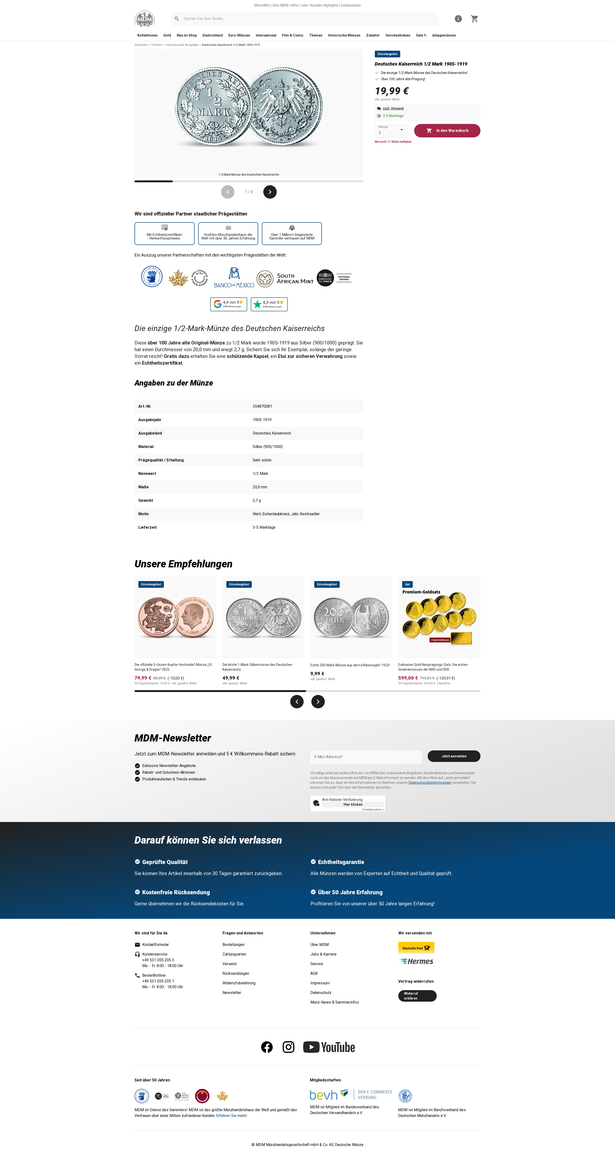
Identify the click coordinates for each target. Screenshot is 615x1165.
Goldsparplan (351, 5)
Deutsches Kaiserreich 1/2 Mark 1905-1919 (231, 45)
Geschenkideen (398, 35)
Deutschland (213, 35)
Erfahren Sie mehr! (231, 1115)
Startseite (141, 45)
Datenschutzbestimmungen (430, 783)
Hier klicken (353, 804)
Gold (167, 35)
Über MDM (280, 5)
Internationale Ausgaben (182, 45)
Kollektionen (147, 35)
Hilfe (294, 5)
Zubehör (373, 35)
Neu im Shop (187, 35)
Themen (315, 35)
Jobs (304, 5)
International (266, 35)
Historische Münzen (344, 35)
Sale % (421, 35)
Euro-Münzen (239, 35)
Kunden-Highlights (324, 5)
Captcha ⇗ (373, 809)
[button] (177, 19)
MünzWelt (262, 5)
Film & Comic (292, 35)
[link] (145, 19)
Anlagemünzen (444, 35)
